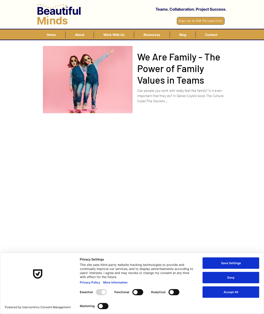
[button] (114, 34)
